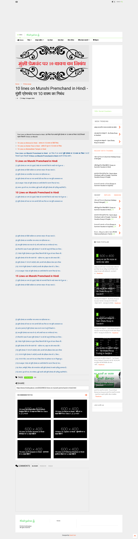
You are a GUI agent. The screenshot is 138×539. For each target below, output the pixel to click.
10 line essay (27, 84)
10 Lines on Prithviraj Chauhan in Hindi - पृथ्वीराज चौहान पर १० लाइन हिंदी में (70, 453)
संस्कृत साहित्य (38, 40)
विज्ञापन (97, 40)
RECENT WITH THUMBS (103, 151)
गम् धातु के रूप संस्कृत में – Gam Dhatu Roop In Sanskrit (106, 321)
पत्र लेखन (50, 40)
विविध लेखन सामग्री (83, 40)
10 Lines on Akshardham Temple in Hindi (31, 149)
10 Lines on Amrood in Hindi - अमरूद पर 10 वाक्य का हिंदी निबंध (37, 143)
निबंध (28, 40)
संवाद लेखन (61, 40)
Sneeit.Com (72, 535)
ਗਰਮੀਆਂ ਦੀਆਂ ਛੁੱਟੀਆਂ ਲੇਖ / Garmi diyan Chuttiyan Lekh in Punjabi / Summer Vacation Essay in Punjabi (105, 175)
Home (21, 40)
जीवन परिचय (71, 40)
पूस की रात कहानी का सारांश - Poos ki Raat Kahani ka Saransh (107, 382)
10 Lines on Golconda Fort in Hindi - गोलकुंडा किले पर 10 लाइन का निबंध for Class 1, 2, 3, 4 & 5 (33, 411)
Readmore (100, 273)
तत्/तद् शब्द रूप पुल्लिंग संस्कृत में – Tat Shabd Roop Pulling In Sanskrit (107, 351)
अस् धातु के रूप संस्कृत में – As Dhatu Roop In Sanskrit (106, 291)
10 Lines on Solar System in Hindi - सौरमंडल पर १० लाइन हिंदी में (32, 433)
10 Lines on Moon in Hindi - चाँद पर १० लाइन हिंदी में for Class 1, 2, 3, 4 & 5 (68, 412)
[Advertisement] (52, 18)
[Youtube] (16, 2)
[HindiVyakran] (33, 35)
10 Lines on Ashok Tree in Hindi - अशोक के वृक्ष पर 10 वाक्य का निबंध (39, 146)
